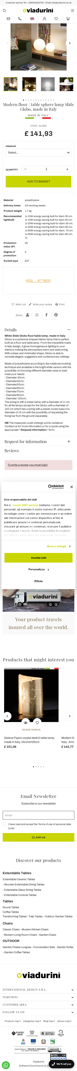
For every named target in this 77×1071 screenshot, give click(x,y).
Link (11, 828)
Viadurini (10, 997)
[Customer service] (20, 19)
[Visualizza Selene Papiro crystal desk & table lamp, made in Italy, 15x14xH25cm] (25, 722)
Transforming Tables (15, 916)
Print (61, 304)
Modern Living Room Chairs (20, 934)
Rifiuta (38, 580)
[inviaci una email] (8, 19)
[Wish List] (37, 722)
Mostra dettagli (56, 546)
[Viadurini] (38, 10)
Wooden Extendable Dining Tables (24, 884)
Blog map (48, 1021)
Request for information (25, 441)
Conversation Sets (44, 947)
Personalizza (36, 569)
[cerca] (4, 10)
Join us (40, 837)
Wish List (20, 304)
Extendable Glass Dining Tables (22, 889)
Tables (8, 901)
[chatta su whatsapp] (6, 1065)
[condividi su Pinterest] (56, 315)
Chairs (8, 923)
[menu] (72, 10)
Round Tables (11, 907)
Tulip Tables (36, 916)
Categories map (31, 1021)
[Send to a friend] (27, 315)
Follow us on (14, 1012)
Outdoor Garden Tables (59, 916)
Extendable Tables (17, 873)
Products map (12, 1021)
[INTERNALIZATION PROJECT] (38, 1041)
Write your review (42, 304)
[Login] (44, 19)
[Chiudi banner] (71, 487)
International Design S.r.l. (25, 989)
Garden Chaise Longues (17, 947)
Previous (7, 43)
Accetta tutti (38, 557)
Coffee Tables (11, 912)
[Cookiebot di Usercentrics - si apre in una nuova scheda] (48, 487)
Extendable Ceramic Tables (19, 879)
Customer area (15, 1004)
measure (11, 146)
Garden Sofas (65, 947)
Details (10, 329)
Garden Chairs (47, 934)
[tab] (38, 329)
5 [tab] (46, 769)
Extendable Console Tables (20, 895)
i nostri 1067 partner (24, 505)
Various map (63, 1021)
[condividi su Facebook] (46, 315)
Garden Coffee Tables (17, 952)
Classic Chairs (11, 929)
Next (70, 43)
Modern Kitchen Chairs (35, 929)
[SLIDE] (38, 280)
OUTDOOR (11, 941)
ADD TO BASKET (38, 181)
